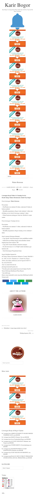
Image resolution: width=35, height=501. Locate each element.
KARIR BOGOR (11, 187)
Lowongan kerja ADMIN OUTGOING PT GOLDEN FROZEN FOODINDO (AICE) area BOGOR (18, 434)
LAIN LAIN (18, 187)
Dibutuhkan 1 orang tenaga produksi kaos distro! (14, 328)
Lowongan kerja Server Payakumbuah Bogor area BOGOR (17, 439)
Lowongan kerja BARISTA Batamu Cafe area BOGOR (16, 437)
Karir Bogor (17, 4)
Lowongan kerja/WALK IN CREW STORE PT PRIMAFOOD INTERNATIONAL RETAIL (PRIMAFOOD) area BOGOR (18, 457)
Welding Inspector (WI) (26, 333)
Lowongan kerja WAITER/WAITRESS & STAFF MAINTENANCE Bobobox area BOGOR (15, 449)
